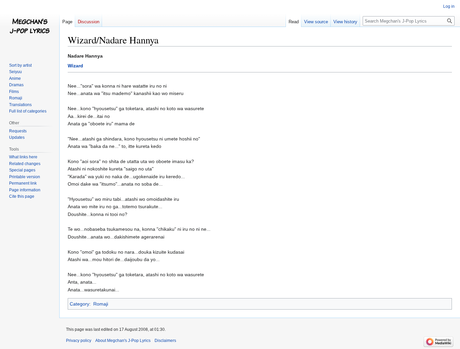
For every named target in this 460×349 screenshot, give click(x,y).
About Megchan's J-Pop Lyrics (123, 340)
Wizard (75, 65)
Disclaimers (165, 340)
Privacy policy (78, 340)
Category (79, 304)
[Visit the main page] (30, 27)
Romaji (100, 304)
